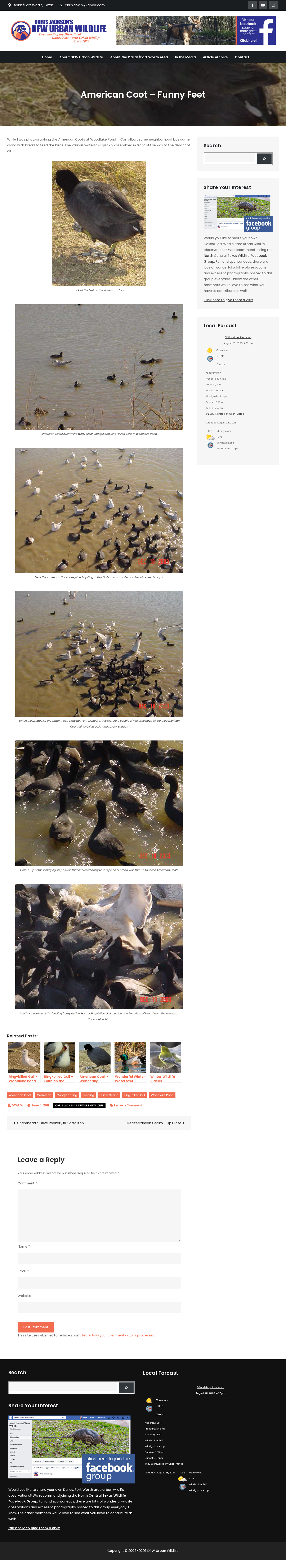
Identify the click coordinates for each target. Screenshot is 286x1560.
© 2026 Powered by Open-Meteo (225, 414)
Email (23, 1271)
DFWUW (17, 1105)
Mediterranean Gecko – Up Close (153, 1123)
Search (212, 146)
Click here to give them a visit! (228, 300)
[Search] (264, 158)
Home (47, 57)
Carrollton (44, 1095)
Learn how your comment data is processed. (118, 1335)
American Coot (20, 1095)
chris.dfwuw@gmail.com (85, 5)
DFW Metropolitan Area (238, 337)
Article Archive (215, 57)
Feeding (88, 1095)
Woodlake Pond (162, 1095)
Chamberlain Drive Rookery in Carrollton (50, 1123)
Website (24, 1295)
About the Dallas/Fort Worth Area (139, 57)
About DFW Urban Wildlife (81, 57)
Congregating (67, 1095)
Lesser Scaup (109, 1095)
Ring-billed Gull (135, 1095)
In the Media (185, 57)
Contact (242, 57)
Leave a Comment (128, 1105)
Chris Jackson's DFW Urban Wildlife (79, 1105)
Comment (27, 1183)
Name (24, 1246)
